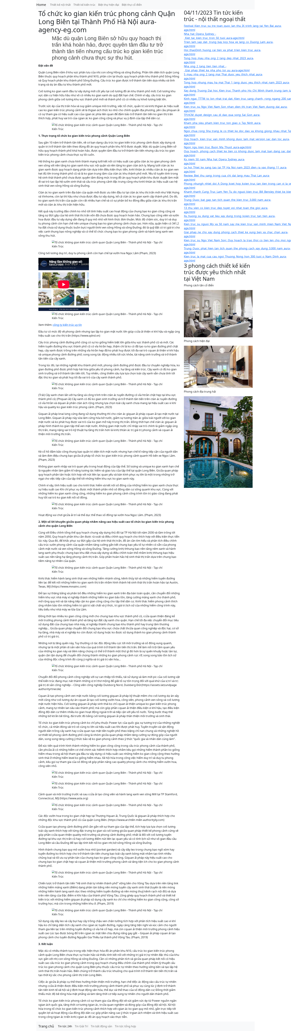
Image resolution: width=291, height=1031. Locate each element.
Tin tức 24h (65, 1026)
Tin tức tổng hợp (125, 1026)
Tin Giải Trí (81, 1026)
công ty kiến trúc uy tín (67, 325)
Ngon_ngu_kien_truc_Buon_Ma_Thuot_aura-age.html (217, 147)
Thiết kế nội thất (60, 5)
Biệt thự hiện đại (108, 5)
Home (41, 4)
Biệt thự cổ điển (132, 5)
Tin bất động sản (101, 1026)
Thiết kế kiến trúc (84, 5)
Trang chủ (46, 1026)
